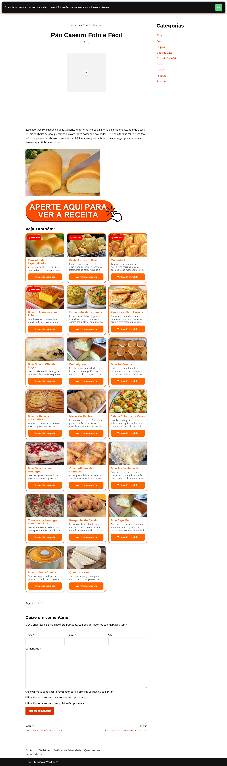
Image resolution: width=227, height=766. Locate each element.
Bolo (159, 41)
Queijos (161, 70)
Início (73, 24)
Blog (86, 42)
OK (218, 7)
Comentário (33, 648)
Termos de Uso (34, 754)
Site (110, 635)
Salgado (161, 81)
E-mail (71, 635)
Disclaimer (44, 750)
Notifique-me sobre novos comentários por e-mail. (57, 697)
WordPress (51, 762)
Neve (28, 762)
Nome (30, 635)
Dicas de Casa (164, 52)
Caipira (161, 47)
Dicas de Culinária (167, 58)
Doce (159, 64)
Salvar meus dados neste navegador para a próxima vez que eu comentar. (70, 691)
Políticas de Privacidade (67, 750)
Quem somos (92, 750)
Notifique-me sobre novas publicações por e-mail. (57, 703)
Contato (30, 750)
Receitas (161, 75)
